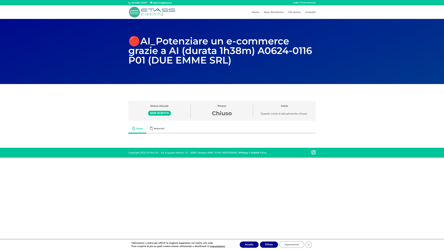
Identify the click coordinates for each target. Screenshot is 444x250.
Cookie (255, 152)
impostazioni (217, 246)
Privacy (243, 152)
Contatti (310, 12)
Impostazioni (292, 244)
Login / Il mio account (304, 3)
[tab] (137, 128)
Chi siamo (294, 12)
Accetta (249, 244)
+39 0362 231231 (139, 2)
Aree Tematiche (274, 12)
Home (255, 12)
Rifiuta (269, 244)
